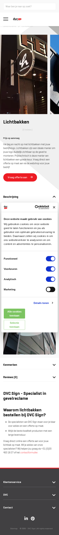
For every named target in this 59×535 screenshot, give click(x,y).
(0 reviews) (27, 129)
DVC (5, 494)
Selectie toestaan (15, 324)
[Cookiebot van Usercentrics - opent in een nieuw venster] (36, 207)
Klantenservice (12, 482)
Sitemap (14, 528)
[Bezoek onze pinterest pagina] (33, 518)
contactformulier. (29, 452)
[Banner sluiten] (54, 207)
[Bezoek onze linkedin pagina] (26, 518)
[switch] (50, 269)
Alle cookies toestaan (14, 313)
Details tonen (41, 302)
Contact (8, 507)
